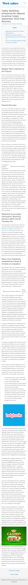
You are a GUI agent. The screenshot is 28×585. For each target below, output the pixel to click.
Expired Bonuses (10, 33)
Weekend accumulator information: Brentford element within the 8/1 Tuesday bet (16, 36)
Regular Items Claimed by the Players (15, 31)
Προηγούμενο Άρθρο (14, 570)
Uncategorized (5, 23)
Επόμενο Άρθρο (14, 574)
